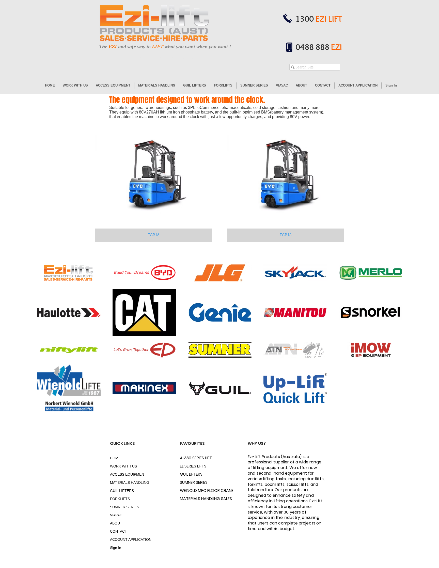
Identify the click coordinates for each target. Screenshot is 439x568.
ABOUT (116, 523)
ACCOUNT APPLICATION (128, 539)
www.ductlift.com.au (152, 57)
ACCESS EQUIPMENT (128, 474)
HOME (115, 458)
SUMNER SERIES (124, 507)
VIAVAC (116, 515)
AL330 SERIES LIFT (196, 458)
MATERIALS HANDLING (128, 482)
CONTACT (118, 531)
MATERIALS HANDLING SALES (198, 499)
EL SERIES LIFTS (193, 466)
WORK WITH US (123, 466)
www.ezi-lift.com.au (181, 57)
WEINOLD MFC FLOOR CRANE (198, 490)
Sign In (115, 548)
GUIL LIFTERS (122, 491)
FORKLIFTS (120, 499)
